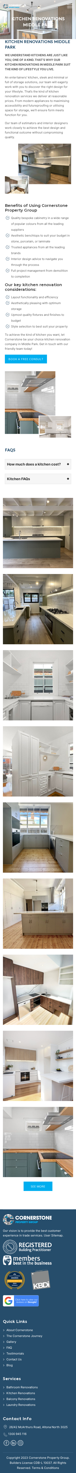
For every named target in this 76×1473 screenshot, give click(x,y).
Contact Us (14, 1359)
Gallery (11, 1342)
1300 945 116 (17, 1434)
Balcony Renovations (20, 1399)
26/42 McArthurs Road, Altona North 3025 (38, 1427)
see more (38, 1186)
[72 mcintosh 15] (38, 1066)
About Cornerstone (19, 1330)
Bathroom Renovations (22, 1387)
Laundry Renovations (20, 1405)
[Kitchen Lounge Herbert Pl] (38, 761)
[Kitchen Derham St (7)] (38, 609)
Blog (9, 1365)
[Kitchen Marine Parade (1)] (38, 913)
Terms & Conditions (45, 1468)
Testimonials (15, 1353)
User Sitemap (53, 1235)
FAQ (9, 1347)
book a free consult (25, 359)
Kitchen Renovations (20, 1393)
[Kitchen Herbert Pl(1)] (38, 685)
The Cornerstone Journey (24, 1336)
